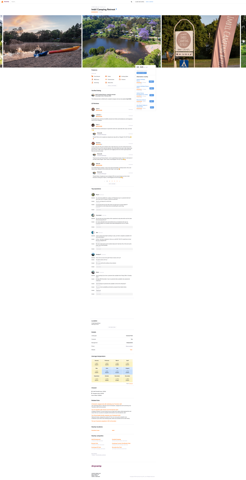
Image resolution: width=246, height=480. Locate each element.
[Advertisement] (112, 308)
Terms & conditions (95, 476)
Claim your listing (139, 1)
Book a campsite (149, 1)
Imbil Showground (95, 439)
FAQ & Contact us (95, 474)
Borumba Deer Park (117, 447)
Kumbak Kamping (116, 439)
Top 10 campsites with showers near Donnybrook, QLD (104, 409)
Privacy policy (94, 475)
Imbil (113, 430)
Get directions (112, 327)
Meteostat (131, 383)
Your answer (99, 209)
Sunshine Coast (95, 430)
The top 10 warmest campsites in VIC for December (103, 421)
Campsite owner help (96, 473)
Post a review (112, 183)
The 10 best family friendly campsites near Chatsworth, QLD (105, 415)
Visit (131, 349)
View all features (112, 85)
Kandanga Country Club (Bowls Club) (121, 443)
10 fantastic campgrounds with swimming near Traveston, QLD (106, 404)
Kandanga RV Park (96, 447)
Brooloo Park (94, 443)
